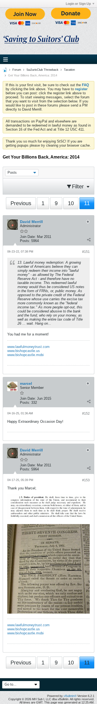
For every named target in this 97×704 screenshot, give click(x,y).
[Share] (88, 239)
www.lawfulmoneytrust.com (28, 347)
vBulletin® (70, 695)
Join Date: (28, 237)
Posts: (25, 241)
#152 (86, 413)
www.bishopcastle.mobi (25, 355)
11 (87, 203)
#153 (86, 480)
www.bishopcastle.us (23, 351)
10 (71, 203)
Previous (21, 203)
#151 (86, 252)
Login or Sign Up (78, 4)
